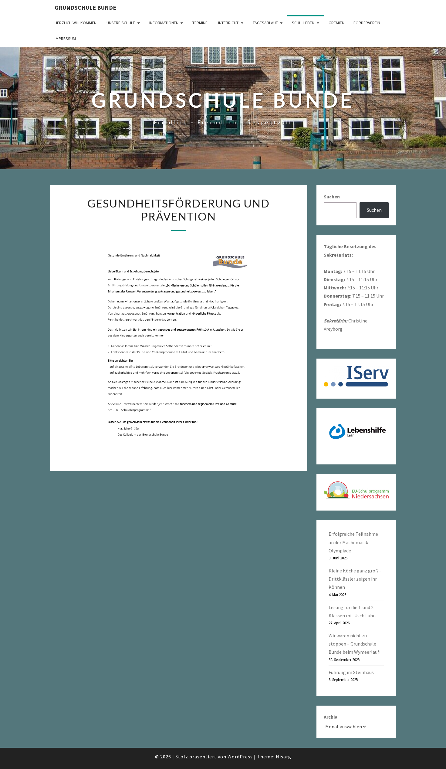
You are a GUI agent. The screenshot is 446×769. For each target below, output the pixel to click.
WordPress (240, 757)
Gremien (336, 22)
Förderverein (366, 22)
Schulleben (303, 22)
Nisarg (283, 757)
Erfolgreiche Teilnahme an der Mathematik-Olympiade (353, 542)
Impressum (65, 38)
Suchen (332, 197)
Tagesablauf (265, 22)
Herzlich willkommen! (76, 22)
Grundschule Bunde (85, 7)
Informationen (163, 22)
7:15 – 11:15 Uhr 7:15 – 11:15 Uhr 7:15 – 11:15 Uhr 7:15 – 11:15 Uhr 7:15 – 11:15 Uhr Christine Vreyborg (354, 287)
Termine (200, 22)
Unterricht (227, 22)
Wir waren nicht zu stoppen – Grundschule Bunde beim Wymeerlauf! (354, 643)
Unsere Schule (120, 22)
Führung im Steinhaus (351, 672)
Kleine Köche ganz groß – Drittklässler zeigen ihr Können (355, 579)
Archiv (330, 717)
